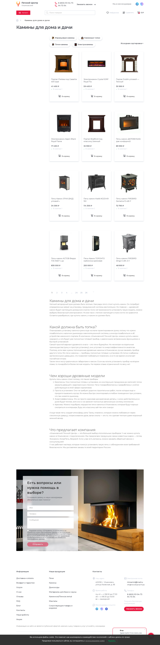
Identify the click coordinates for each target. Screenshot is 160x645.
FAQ (18, 601)
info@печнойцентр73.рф (136, 585)
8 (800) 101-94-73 (65, 3)
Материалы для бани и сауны (63, 592)
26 (86, 293)
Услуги (19, 587)
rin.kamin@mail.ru (135, 582)
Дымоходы (54, 587)
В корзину (66, 96)
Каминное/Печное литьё (60, 597)
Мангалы (53, 601)
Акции (19, 619)
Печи (51, 578)
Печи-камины (61, 44)
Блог (18, 606)
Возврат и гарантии (25, 583)
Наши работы (22, 615)
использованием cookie (95, 641)
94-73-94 (62, 6)
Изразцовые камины (64, 38)
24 (76, 293)
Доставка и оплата (25, 578)
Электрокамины (85, 44)
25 (81, 293)
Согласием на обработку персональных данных (46, 538)
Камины (52, 583)
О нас (19, 592)
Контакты (20, 610)
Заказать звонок (85, 4)
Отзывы (20, 597)
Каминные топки (92, 38)
